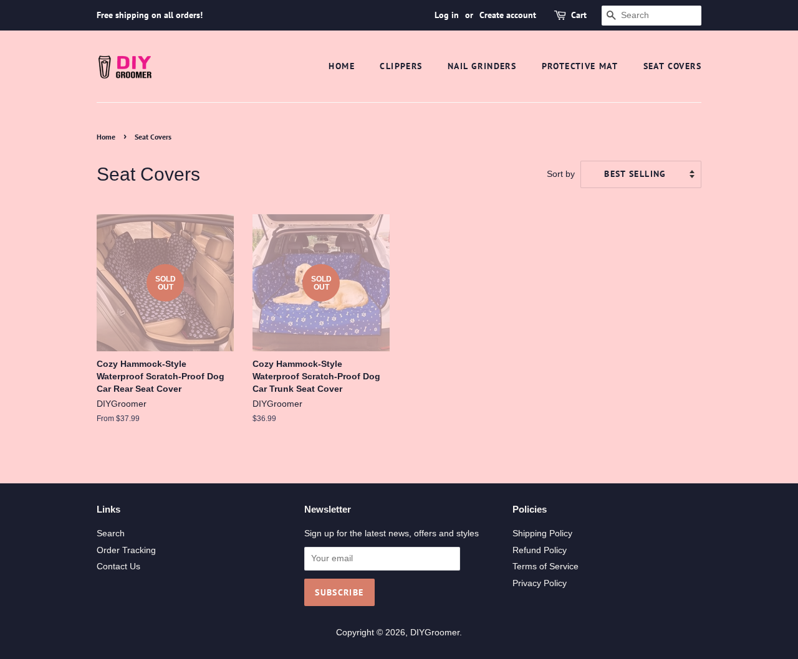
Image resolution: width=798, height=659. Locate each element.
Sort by (561, 174)
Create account (507, 15)
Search (111, 533)
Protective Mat (580, 66)
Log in (447, 15)
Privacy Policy (539, 583)
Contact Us (118, 566)
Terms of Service (545, 566)
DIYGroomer (434, 632)
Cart (579, 15)
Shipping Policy (542, 533)
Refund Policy (539, 550)
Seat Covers (672, 66)
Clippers (401, 66)
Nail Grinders (482, 66)
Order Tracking (126, 550)
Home (342, 66)
